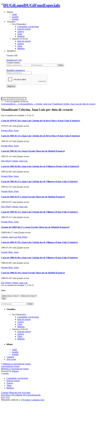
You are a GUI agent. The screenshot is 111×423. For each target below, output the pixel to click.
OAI (7, 397)
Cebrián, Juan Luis (43, 104)
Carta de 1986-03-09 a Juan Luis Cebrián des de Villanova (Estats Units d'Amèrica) (39, 257)
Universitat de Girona (10, 366)
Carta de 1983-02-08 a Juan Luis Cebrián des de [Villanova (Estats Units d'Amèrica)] (40, 166)
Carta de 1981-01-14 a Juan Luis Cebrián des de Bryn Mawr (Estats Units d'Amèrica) (40, 136)
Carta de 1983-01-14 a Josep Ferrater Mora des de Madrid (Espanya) (33, 151)
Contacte (10, 357)
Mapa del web (15, 392)
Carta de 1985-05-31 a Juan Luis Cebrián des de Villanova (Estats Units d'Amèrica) (39, 212)
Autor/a (20, 31)
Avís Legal (11, 359)
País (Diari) (6, 161)
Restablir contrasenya (15, 70)
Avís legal (26, 392)
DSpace (15, 371)
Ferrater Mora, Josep (10, 130)
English (15, 19)
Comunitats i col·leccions (28, 26)
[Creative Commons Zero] (32, 400)
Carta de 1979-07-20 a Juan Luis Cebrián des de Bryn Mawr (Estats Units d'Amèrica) (40, 121)
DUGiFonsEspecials (41, 5)
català (14, 14)
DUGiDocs (6, 395)
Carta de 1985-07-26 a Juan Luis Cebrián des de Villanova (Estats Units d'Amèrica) (39, 242)
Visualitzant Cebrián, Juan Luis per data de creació (73, 104)
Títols (19, 34)
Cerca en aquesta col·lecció (16, 101)
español (15, 17)
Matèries (21, 36)
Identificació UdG (14, 60)
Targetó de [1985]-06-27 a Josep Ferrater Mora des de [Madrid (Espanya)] (35, 227)
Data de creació (24, 29)
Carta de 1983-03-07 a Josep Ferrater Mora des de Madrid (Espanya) (33, 197)
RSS (3, 397)
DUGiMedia (17, 395)
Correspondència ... (9, 104)
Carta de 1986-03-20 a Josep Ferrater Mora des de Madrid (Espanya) (33, 273)
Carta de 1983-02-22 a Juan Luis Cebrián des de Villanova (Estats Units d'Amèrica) (39, 181)
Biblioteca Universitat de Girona (17, 364)
